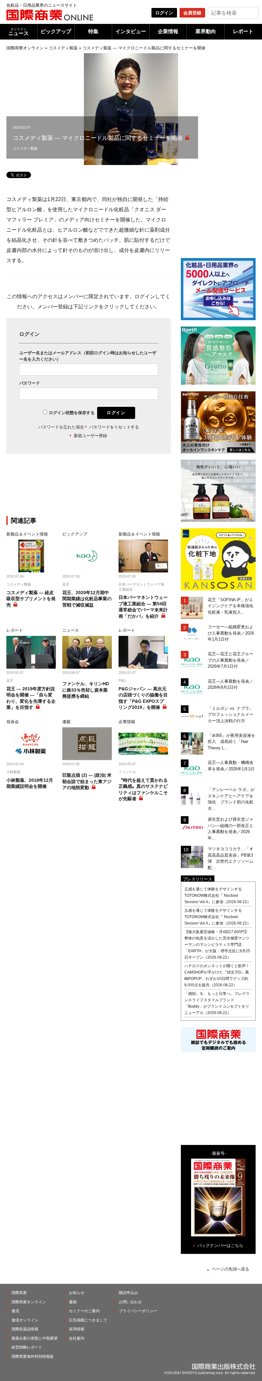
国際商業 (19, 1293)
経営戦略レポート (27, 1347)
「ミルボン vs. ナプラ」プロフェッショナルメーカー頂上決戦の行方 (230, 714)
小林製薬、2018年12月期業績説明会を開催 (29, 783)
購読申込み (128, 1293)
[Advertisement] (111, 488)
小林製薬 (13, 772)
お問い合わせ (130, 1302)
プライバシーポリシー (138, 1311)
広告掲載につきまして (88, 1320)
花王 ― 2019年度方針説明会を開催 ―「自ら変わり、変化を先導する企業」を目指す (31, 698)
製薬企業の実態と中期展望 (35, 1338)
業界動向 (206, 31)
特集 (93, 31)
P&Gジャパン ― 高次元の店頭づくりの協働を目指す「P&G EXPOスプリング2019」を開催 (143, 698)
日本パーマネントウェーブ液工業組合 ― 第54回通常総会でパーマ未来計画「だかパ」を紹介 (143, 607)
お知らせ (76, 1293)
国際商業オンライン (25, 48)
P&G (122, 680)
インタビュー (130, 31)
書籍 (73, 1302)
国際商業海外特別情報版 (33, 1356)
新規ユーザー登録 (90, 435)
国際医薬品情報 (25, 1329)
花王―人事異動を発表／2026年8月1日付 (230, 684)
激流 (15, 1311)
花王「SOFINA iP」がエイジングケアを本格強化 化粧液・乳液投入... (232, 606)
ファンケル (127, 772)
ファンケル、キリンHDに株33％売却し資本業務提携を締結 (85, 690)
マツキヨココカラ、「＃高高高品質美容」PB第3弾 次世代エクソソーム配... (230, 858)
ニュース (18, 31)
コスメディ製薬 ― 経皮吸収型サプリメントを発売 (31, 599)
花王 (65, 584)
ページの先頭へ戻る (230, 1269)
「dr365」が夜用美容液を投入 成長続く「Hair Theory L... (231, 741)
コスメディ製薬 (63, 48)
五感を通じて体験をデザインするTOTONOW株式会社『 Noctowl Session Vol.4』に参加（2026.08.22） (217, 895)
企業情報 (168, 31)
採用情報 (76, 1329)
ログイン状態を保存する (72, 412)
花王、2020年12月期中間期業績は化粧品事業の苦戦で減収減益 (87, 599)
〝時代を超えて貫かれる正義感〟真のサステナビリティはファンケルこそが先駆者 (143, 790)
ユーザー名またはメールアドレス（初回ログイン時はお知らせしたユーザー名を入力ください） (87, 356)
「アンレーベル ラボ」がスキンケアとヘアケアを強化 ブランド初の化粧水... (231, 799)
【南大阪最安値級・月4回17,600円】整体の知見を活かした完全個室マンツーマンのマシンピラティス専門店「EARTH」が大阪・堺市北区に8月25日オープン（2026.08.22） (217, 945)
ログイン (164, 12)
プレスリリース (197, 879)
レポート (243, 31)
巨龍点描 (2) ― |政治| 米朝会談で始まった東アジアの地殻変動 (87, 781)
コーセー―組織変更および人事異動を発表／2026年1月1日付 (231, 633)
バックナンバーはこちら (220, 1245)
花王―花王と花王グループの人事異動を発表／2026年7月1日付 (230, 660)
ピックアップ (56, 31)
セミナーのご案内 (84, 1311)
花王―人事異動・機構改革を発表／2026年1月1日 (231, 765)
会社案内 (76, 1338)
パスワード (29, 383)
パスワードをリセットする (114, 427)
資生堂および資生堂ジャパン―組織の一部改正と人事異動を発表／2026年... (230, 828)
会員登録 (192, 12)
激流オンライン (25, 1320)
